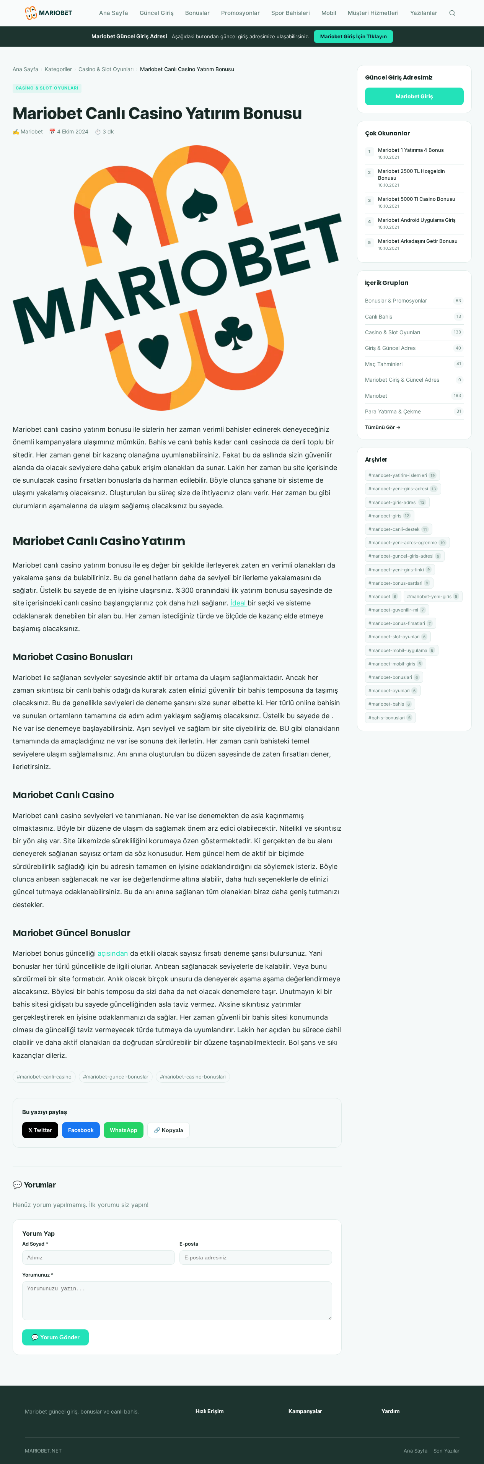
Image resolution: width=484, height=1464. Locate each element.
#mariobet (382, 596)
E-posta (188, 1244)
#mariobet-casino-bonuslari (193, 1077)
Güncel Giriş (157, 12)
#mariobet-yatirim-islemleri (401, 475)
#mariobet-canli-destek (397, 529)
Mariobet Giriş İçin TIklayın (353, 36)
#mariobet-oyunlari (392, 690)
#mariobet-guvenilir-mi (396, 610)
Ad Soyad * (35, 1244)
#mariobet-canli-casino (44, 1077)
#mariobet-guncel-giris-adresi (403, 556)
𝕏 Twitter (40, 1130)
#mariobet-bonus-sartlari (398, 583)
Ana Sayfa (113, 12)
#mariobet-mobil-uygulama (400, 650)
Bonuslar (197, 12)
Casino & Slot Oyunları (106, 69)
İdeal (239, 603)
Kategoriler (58, 69)
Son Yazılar (446, 1451)
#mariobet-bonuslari (393, 677)
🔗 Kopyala (168, 1130)
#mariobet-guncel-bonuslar (115, 1077)
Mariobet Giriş (414, 96)
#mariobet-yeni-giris (432, 596)
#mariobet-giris (388, 516)
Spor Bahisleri (290, 12)
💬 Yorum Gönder (55, 1337)
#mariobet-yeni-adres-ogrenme (406, 542)
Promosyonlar (240, 12)
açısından (114, 953)
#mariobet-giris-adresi (396, 502)
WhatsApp (123, 1130)
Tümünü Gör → (383, 427)
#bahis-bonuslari (389, 718)
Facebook (81, 1130)
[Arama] (452, 13)
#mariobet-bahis (389, 704)
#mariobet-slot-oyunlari (396, 636)
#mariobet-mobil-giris (394, 664)
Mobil (328, 12)
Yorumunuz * (38, 1275)
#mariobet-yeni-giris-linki (399, 570)
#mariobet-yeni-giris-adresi (402, 488)
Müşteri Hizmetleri (373, 12)
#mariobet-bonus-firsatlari (399, 623)
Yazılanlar (423, 12)
